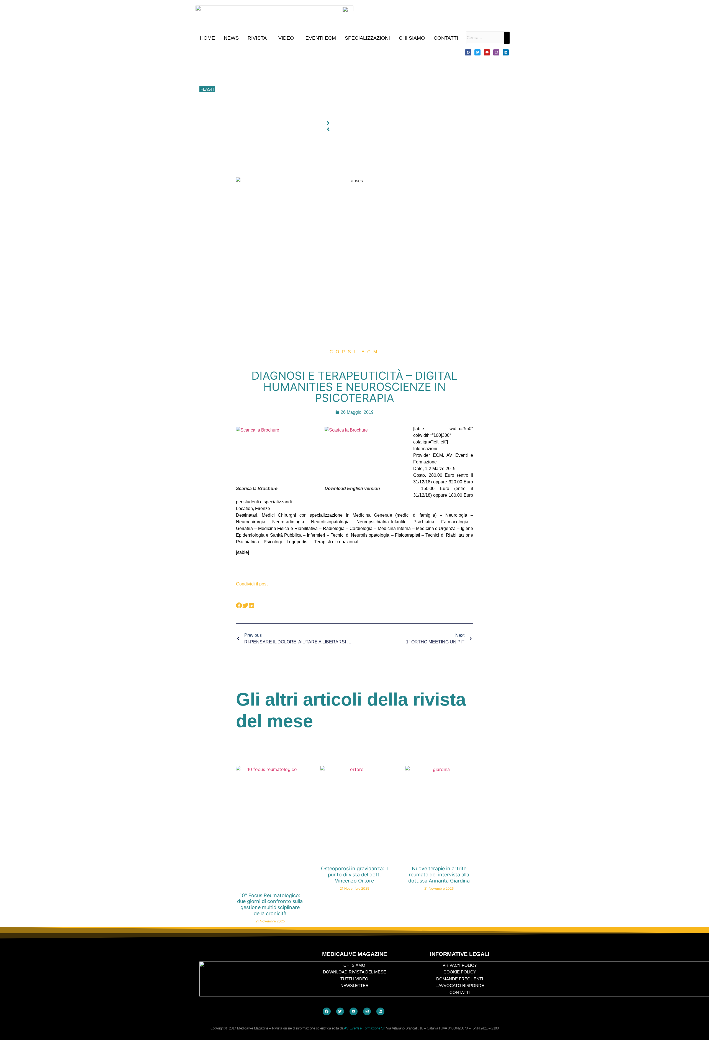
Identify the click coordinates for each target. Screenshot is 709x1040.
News (231, 38)
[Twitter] (477, 52)
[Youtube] (487, 52)
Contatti (446, 38)
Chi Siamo (412, 38)
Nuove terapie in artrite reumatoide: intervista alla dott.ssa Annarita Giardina (439, 874)
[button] (258, 38)
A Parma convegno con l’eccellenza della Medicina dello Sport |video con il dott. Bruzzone (297, 102)
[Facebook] (468, 52)
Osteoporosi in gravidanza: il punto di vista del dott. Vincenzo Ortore (354, 874)
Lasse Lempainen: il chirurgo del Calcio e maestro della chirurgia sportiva (282, 77)
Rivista (257, 38)
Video (286, 38)
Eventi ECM (320, 38)
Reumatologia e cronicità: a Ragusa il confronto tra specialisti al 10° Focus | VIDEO (291, 64)
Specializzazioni (367, 38)
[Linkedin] (506, 52)
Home (207, 38)
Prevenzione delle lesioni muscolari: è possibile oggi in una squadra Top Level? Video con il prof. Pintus (309, 89)
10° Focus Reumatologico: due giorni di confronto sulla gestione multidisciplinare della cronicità (301, 52)
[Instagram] (496, 52)
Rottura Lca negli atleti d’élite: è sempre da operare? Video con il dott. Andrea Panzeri (293, 114)
